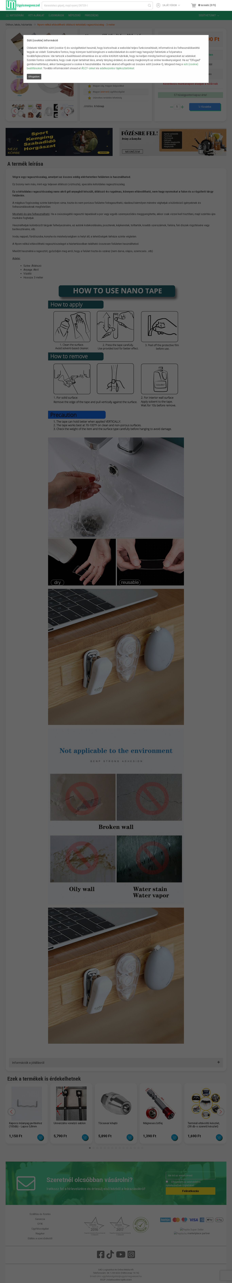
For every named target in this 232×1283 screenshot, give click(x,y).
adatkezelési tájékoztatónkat (117, 68)
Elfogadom (34, 76)
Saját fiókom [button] (170, 5)
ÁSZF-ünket (88, 68)
